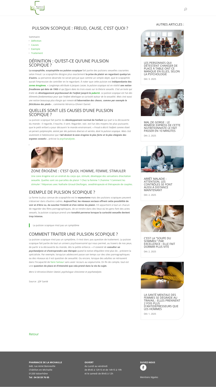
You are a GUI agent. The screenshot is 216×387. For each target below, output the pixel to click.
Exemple (35, 48)
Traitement (37, 53)
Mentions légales (149, 377)
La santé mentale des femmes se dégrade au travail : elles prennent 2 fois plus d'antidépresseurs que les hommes (162, 302)
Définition (36, 40)
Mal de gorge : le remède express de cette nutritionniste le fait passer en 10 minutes (162, 126)
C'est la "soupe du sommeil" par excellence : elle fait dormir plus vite (159, 242)
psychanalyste (67, 138)
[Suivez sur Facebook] (143, 367)
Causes (35, 44)
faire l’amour (57, 262)
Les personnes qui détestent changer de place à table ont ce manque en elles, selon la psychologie (162, 68)
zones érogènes (37, 85)
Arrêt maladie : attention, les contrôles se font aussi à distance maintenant (158, 184)
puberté (96, 92)
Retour (34, 334)
